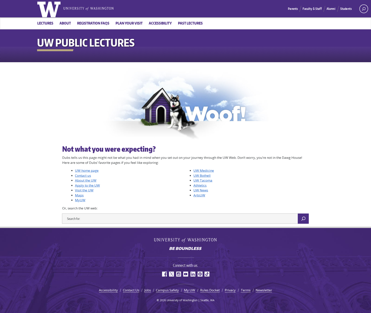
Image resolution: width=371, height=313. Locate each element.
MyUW (80, 200)
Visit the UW (84, 190)
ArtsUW (199, 195)
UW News (200, 190)
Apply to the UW (87, 185)
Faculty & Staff (312, 9)
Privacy (230, 290)
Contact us (83, 175)
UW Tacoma (202, 180)
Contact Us (131, 290)
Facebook (164, 274)
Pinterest (200, 274)
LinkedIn (192, 274)
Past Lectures (190, 23)
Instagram (178, 274)
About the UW (85, 180)
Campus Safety (167, 290)
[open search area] (363, 8)
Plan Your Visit (129, 23)
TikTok (207, 274)
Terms (246, 290)
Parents (293, 9)
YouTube (185, 274)
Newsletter (264, 290)
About (65, 23)
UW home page (87, 170)
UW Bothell (202, 175)
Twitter (171, 274)
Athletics (200, 185)
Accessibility (160, 23)
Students (346, 9)
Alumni (331, 9)
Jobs (147, 290)
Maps (79, 195)
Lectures (45, 23)
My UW (189, 290)
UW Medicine (203, 170)
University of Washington (49, 8)
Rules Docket (210, 290)
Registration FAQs (93, 23)
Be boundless (185, 249)
